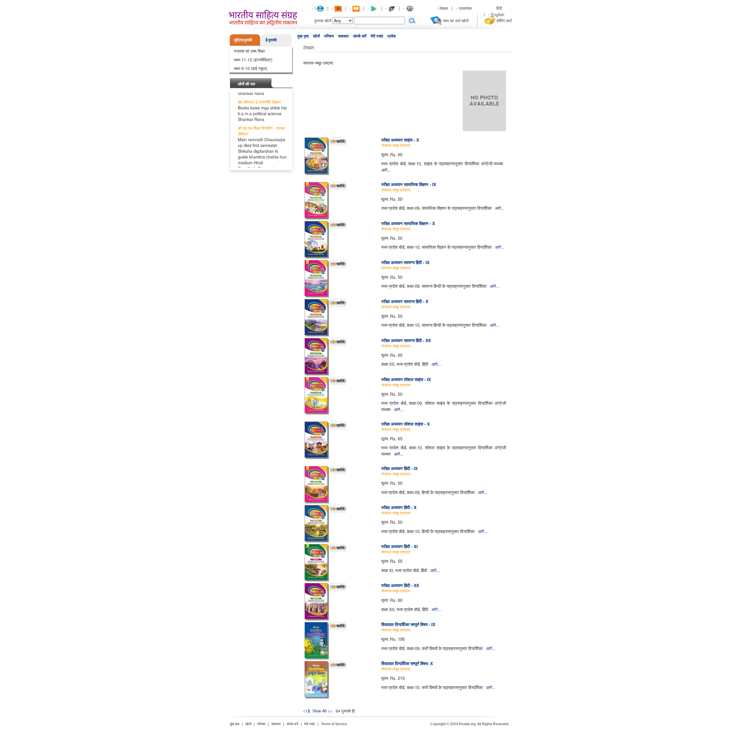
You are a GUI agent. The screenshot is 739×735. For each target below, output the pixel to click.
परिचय (329, 36)
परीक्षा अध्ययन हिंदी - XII (400, 585)
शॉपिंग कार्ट (504, 20)
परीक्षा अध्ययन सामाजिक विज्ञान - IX (408, 184)
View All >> (322, 711)
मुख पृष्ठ (303, 36)
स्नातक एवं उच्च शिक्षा (249, 51)
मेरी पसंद (377, 36)
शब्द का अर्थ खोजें (456, 20)
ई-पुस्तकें (271, 39)
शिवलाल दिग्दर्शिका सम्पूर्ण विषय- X (407, 663)
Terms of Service (334, 724)
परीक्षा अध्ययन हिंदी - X (399, 507)
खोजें (316, 36)
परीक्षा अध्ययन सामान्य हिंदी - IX (405, 262)
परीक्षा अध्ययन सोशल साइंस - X (405, 424)
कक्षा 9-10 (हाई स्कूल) (250, 68)
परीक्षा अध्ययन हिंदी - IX (399, 468)
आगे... (386, 170)
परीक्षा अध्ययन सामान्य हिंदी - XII (406, 340)
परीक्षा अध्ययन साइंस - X (400, 140)
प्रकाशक (465, 8)
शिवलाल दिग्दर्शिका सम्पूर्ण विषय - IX (408, 624)
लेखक (443, 8)
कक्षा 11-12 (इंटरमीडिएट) (253, 59)
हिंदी (499, 8)
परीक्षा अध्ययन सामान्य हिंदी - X (404, 301)
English (497, 14)
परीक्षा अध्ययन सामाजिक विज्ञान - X (408, 223)
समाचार (343, 36)
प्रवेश (391, 36)
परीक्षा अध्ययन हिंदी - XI (399, 546)
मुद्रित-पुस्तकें (243, 39)
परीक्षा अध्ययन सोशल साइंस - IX (406, 379)
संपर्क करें (359, 36)
